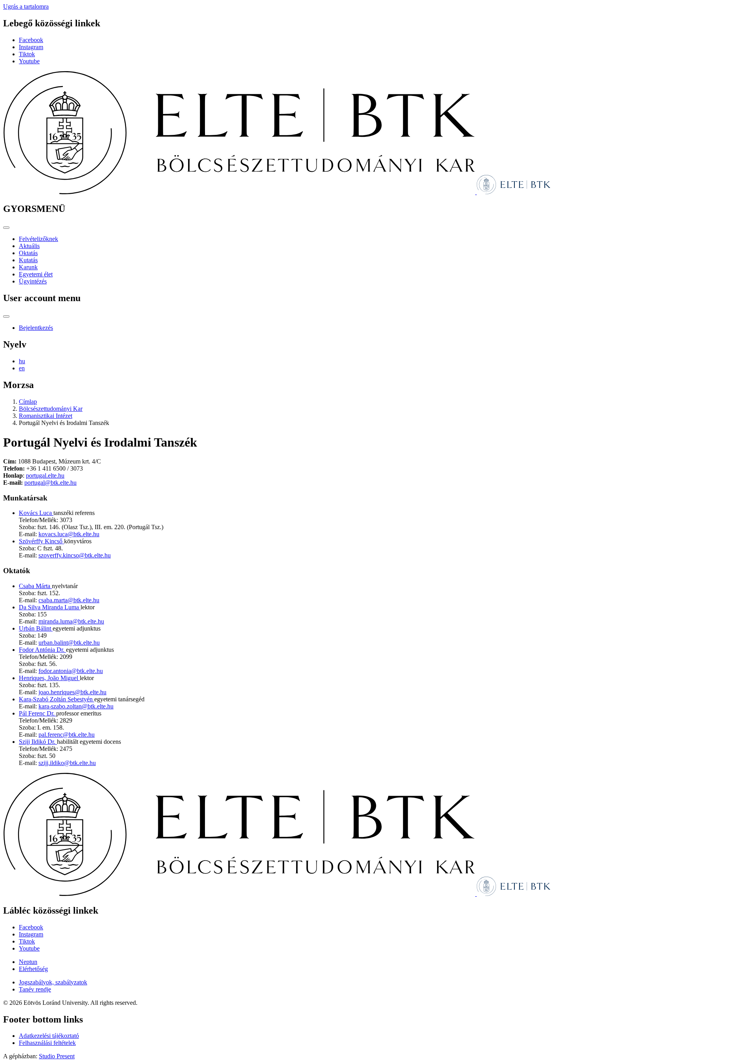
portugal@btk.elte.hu (50, 482)
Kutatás (28, 260)
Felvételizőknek (38, 238)
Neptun (28, 961)
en (22, 368)
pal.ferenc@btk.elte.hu (66, 734)
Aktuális (29, 246)
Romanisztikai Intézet (45, 415)
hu (22, 361)
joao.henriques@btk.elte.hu (72, 692)
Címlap (28, 401)
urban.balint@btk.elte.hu (69, 642)
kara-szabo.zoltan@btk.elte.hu (75, 706)
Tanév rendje (35, 989)
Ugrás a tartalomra (26, 6)
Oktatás (28, 253)
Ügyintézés (33, 281)
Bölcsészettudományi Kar (50, 408)
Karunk (28, 267)
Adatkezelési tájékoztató (49, 1035)
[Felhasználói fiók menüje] (6, 316)
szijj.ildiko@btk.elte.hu (67, 763)
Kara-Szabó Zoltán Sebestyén (56, 699)
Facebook (31, 40)
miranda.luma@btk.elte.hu (71, 621)
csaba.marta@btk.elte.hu (68, 600)
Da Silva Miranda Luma (50, 607)
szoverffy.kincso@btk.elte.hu (74, 555)
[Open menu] (6, 227)
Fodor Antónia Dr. (42, 649)
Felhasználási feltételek (47, 1042)
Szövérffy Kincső (41, 541)
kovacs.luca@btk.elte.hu (68, 534)
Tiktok (27, 54)
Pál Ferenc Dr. (37, 713)
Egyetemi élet (36, 274)
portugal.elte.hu (45, 475)
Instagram (31, 47)
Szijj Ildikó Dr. (38, 741)
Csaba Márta (35, 586)
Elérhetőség (33, 969)
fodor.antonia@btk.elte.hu (70, 671)
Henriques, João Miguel (49, 678)
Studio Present (57, 1056)
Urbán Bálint (36, 628)
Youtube (29, 61)
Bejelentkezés (36, 327)
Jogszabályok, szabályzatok (53, 982)
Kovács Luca (36, 512)
